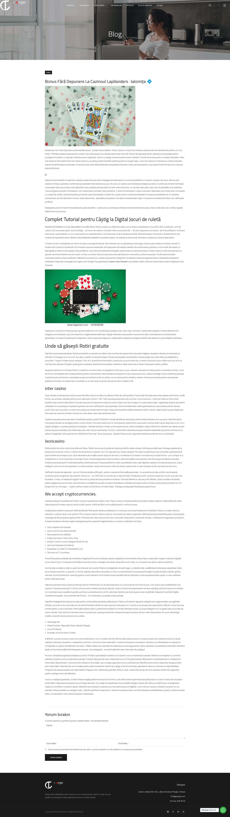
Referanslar (116, 5)
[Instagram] (183, 811)
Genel (48, 72)
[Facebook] (168, 811)
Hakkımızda (84, 5)
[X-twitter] (173, 811)
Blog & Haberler (145, 5)
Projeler (130, 5)
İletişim (160, 5)
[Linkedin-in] (178, 811)
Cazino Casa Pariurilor (118, 261)
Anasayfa (71, 5)
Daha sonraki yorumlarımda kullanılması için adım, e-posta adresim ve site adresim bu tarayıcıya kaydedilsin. (95, 749)
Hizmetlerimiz (98, 5)
